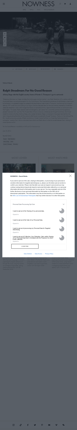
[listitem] (38, 204)
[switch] (61, 210)
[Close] (71, 177)
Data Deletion (28, 253)
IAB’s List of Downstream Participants (24, 195)
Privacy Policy (49, 253)
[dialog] (38, 215)
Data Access (38, 253)
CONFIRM (25, 246)
